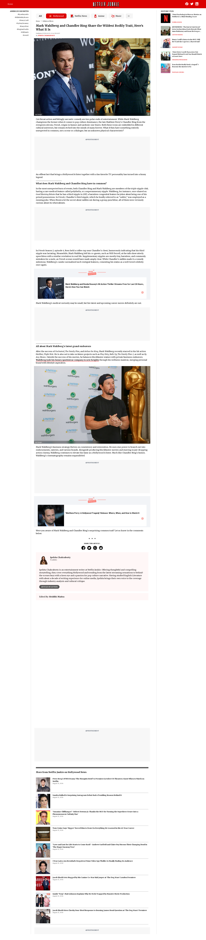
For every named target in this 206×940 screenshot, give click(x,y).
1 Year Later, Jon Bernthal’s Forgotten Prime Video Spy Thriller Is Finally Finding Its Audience (93, 801)
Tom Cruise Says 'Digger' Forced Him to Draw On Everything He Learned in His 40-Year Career (93, 768)
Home (10, 4)
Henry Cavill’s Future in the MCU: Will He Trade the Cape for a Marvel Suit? (186, 41)
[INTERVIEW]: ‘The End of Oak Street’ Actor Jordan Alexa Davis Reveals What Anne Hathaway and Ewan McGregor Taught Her (186, 29)
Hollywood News (48, 21)
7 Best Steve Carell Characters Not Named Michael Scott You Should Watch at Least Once (187, 54)
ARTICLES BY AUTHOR (49, 587)
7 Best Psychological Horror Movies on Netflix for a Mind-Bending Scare (186, 16)
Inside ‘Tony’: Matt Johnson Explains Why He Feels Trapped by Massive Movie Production (91, 834)
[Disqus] (92, 636)
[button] (148, 114)
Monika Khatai (177, 22)
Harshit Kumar (177, 47)
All (40, 16)
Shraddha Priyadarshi (179, 60)
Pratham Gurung (178, 72)
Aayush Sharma (177, 35)
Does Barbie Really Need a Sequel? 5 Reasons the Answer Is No (185, 66)
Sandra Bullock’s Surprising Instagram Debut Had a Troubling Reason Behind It (87, 736)
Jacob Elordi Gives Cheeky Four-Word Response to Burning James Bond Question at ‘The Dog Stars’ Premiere (100, 851)
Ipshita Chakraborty (46, 35)
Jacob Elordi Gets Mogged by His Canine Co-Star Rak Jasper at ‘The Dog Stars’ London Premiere (94, 818)
